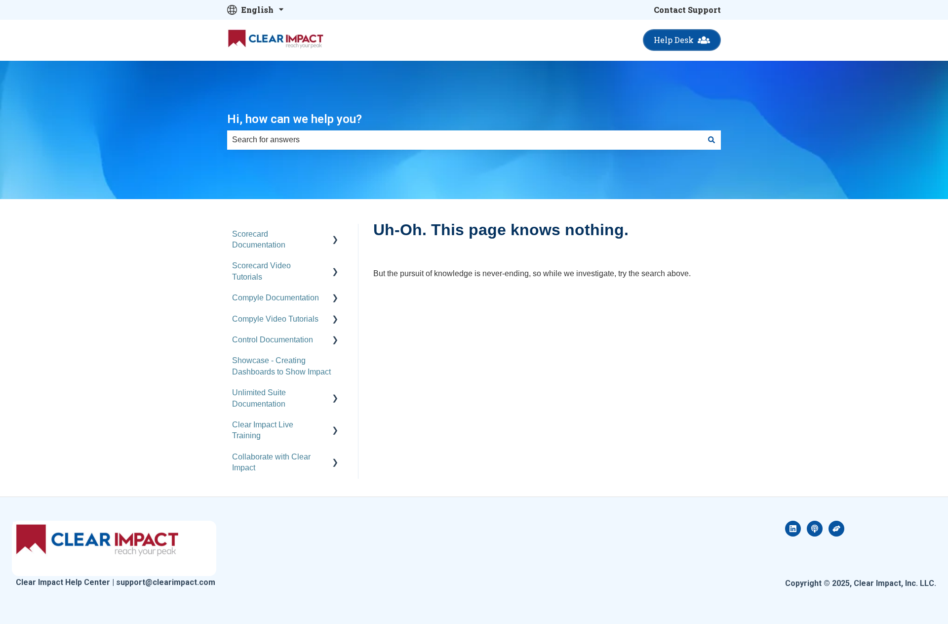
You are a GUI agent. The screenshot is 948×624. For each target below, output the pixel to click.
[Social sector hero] (836, 529)
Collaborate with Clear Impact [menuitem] (271, 462)
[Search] (711, 139)
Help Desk (674, 40)
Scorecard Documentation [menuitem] (258, 239)
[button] (335, 235)
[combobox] (464, 139)
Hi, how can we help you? (294, 119)
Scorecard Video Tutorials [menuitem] (261, 271)
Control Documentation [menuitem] (272, 339)
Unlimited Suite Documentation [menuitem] (259, 398)
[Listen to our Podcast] (815, 529)
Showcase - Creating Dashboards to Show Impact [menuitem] (281, 365)
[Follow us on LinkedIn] (793, 529)
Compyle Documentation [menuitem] (275, 297)
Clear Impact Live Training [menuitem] (262, 430)
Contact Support (687, 9)
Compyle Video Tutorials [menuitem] (275, 319)
